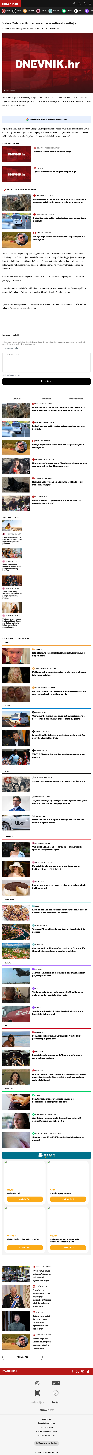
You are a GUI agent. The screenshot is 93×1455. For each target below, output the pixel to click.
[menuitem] (84, 3)
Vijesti (8, 10)
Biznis (80, 10)
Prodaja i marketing (46, 1423)
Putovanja (56, 10)
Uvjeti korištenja (46, 1427)
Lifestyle (43, 10)
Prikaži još (22, 1357)
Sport (18, 10)
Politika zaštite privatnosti (46, 1431)
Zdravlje (69, 10)
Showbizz (31, 10)
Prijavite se (46, 381)
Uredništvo (46, 1419)
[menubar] (84, 3)
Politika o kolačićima (46, 1435)
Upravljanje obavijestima (47, 1443)
